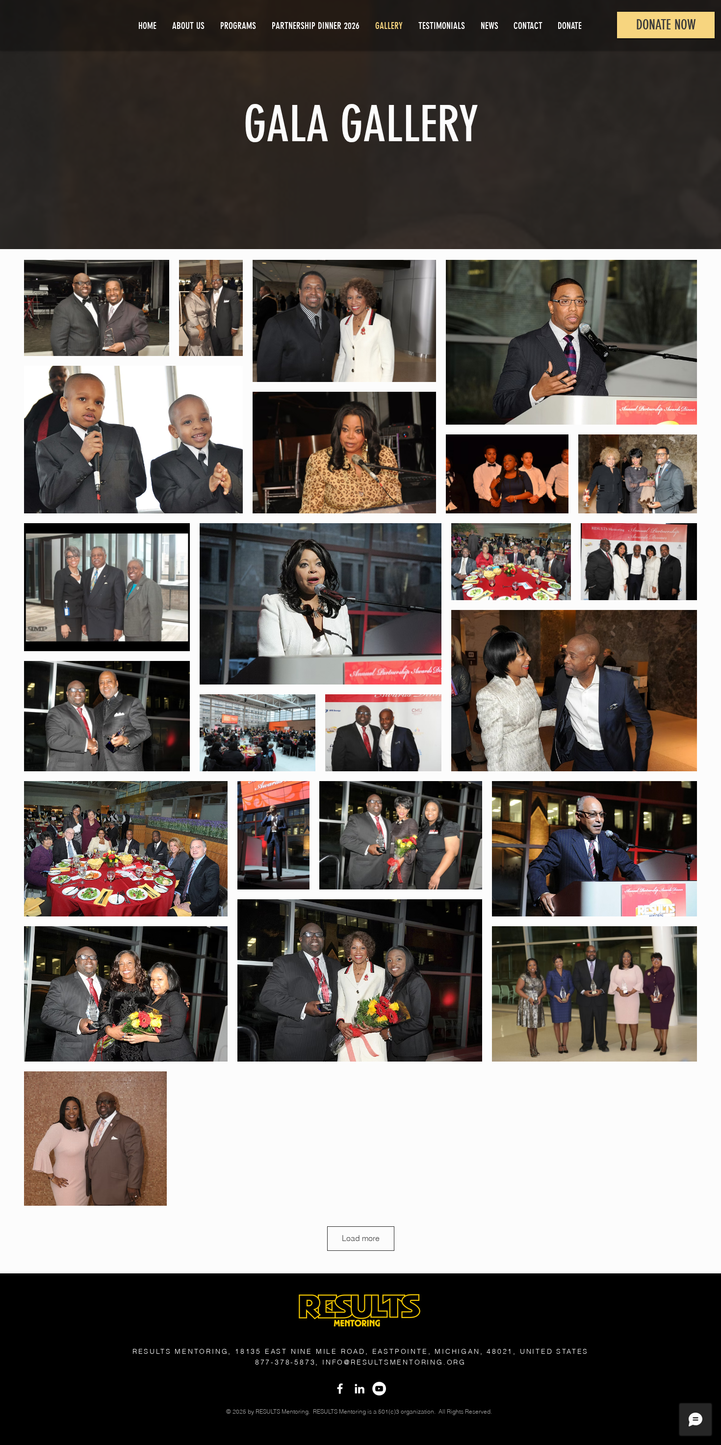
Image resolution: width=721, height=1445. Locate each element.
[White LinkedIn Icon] (359, 1388)
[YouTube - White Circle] (379, 1388)
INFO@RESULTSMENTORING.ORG (394, 1362)
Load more (361, 1238)
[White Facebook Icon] (340, 1388)
